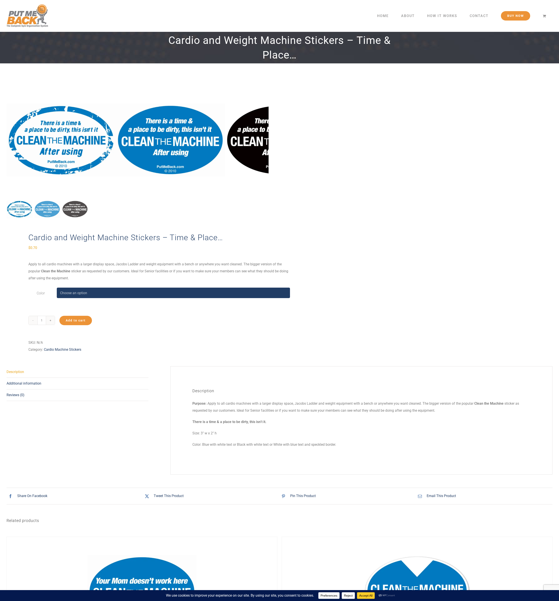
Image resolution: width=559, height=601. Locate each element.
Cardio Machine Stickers (62, 349)
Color (41, 293)
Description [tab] (15, 372)
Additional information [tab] (24, 383)
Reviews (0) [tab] (15, 395)
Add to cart (76, 320)
